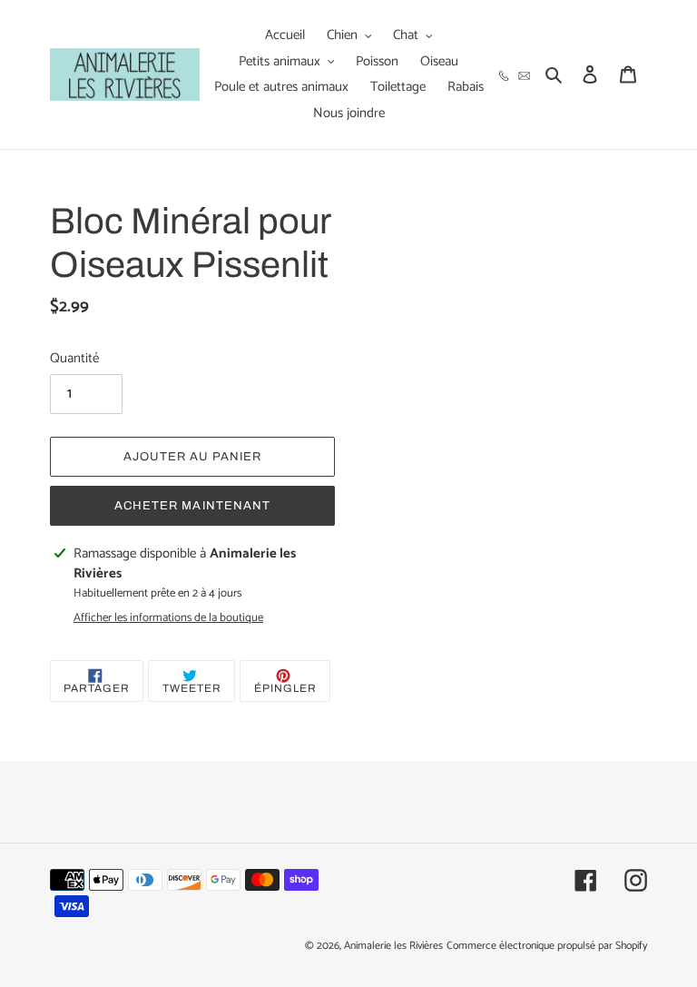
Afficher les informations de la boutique (168, 618)
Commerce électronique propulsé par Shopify (547, 945)
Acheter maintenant (192, 505)
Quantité (74, 359)
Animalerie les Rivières (393, 945)
